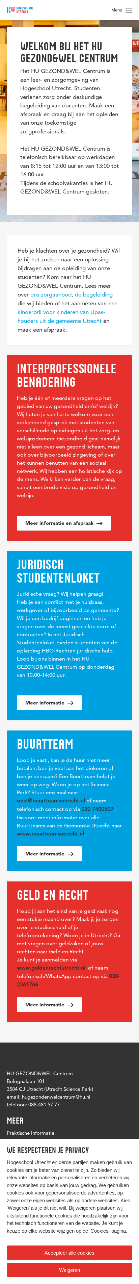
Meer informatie (45, 702)
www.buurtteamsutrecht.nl (50, 834)
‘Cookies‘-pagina (107, 1231)
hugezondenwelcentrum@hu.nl (56, 1097)
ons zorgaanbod (51, 294)
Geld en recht (52, 895)
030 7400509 (97, 809)
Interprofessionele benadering (66, 375)
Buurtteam (45, 744)
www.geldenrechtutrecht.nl (51, 968)
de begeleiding (94, 294)
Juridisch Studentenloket (58, 571)
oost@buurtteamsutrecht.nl (51, 801)
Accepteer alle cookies (69, 1253)
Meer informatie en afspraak (60, 523)
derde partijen (73, 1162)
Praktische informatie (30, 1133)
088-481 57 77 (44, 1104)
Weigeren (69, 1270)
